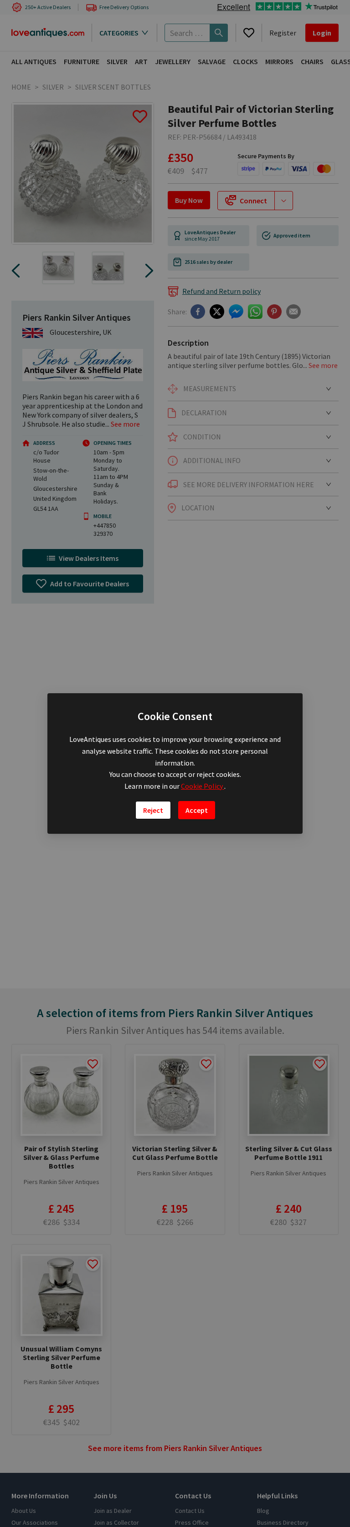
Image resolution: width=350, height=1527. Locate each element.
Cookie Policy (202, 786)
